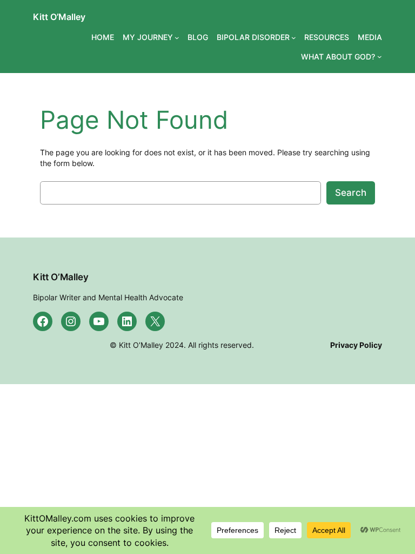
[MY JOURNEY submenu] (177, 37)
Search (350, 192)
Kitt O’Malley (59, 16)
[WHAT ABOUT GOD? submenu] (379, 56)
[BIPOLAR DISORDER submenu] (293, 37)
